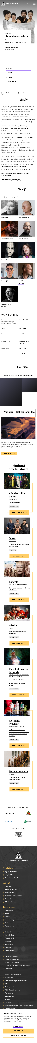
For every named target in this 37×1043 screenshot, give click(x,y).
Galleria (10, 77)
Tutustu (20, 283)
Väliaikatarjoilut (9, 893)
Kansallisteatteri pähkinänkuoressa (16, 981)
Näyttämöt (8, 932)
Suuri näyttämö (9, 935)
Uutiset (7, 914)
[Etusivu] (18, 857)
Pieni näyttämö (9, 938)
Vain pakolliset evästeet (18, 1035)
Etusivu (3, 62)
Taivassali (8, 941)
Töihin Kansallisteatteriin (12, 990)
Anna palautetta (9, 996)
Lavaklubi (8, 947)
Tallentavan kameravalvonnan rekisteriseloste (19, 1005)
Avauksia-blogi (9, 920)
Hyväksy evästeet (18, 1030)
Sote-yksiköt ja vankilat (12, 962)
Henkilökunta (9, 978)
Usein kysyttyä (9, 987)
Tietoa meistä (9, 907)
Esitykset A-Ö (9, 875)
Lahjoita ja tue (9, 969)
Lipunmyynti (8, 886)
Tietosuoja (8, 1002)
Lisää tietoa (20, 1021)
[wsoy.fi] (28, 813)
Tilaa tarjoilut (12, 81)
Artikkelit (7, 917)
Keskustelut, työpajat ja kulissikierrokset (17, 965)
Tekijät (10, 73)
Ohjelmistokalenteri (12, 62)
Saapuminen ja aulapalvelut (13, 896)
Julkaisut (7, 984)
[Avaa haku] (28, 3)
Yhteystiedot (9, 993)
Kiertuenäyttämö (10, 950)
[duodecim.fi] (8, 822)
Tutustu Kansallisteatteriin (13, 974)
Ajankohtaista (9, 910)
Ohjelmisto (8, 868)
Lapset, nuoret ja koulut (12, 959)
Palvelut (6, 883)
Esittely (10, 68)
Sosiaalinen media (10, 923)
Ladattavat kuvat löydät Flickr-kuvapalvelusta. (18, 375)
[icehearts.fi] (18, 835)
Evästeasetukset (10, 1008)
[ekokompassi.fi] (29, 822)
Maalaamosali (9, 944)
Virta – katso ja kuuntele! (12, 878)
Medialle (7, 999)
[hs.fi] (8, 813)
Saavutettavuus (9, 899)
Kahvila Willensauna (11, 902)
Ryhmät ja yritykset (11, 890)
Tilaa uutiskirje (9, 926)
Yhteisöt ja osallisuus (11, 956)
